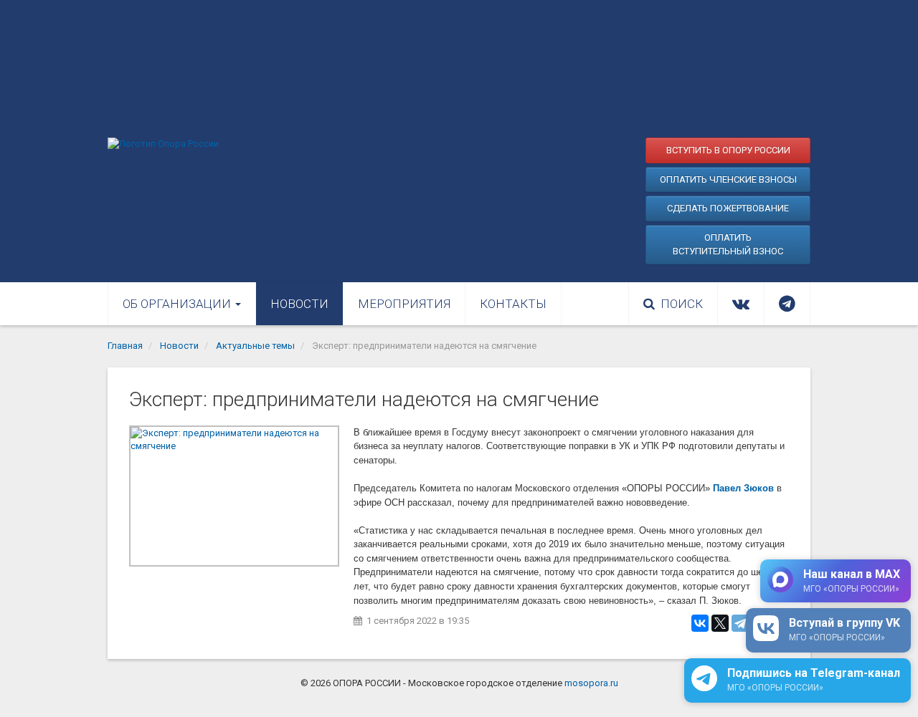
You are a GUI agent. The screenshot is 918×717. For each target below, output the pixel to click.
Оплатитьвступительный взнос (728, 244)
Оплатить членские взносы (728, 179)
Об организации (178, 304)
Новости (299, 304)
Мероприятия (404, 304)
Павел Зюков (743, 488)
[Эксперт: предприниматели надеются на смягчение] (234, 496)
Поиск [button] (682, 304)
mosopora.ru (591, 683)
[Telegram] (740, 623)
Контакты (513, 304)
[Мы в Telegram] (787, 303)
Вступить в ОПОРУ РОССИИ (728, 150)
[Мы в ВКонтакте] (741, 303)
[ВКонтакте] (700, 623)
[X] (720, 623)
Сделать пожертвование (728, 208)
